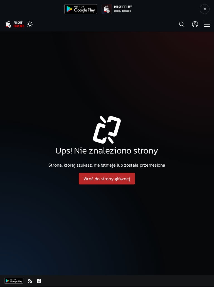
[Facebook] (39, 281)
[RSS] (30, 281)
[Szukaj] (181, 24)
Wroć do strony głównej (106, 178)
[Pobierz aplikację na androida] (13, 281)
